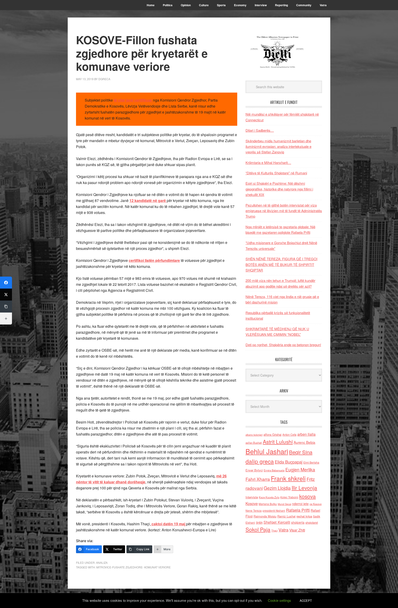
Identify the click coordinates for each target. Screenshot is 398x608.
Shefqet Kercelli (276, 522)
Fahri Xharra (258, 479)
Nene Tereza (254, 510)
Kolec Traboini (289, 497)
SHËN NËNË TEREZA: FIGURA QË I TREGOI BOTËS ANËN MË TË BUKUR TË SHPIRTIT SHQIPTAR (281, 264)
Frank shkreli (288, 478)
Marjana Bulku (268, 504)
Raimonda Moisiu (265, 516)
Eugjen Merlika (300, 469)
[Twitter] (6, 295)
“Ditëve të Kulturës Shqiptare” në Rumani (276, 172)
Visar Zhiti (297, 529)
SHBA (259, 522)
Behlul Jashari (267, 451)
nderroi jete (300, 503)
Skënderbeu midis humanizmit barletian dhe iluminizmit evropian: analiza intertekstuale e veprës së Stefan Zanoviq (278, 146)
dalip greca (260, 461)
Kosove (252, 503)
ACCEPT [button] (306, 600)
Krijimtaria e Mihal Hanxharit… (268, 162)
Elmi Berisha (311, 462)
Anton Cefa (289, 434)
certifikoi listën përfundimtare (154, 260)
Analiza (102, 562)
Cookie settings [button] (279, 600)
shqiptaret (311, 522)
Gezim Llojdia (277, 488)
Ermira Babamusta (274, 470)
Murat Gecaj (284, 504)
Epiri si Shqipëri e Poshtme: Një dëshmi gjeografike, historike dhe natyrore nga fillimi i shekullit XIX (279, 189)
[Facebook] (6, 283)
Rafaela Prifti (298, 510)
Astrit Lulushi (278, 441)
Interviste (252, 497)
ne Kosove (316, 504)
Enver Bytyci (254, 470)
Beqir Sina (300, 452)
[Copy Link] (6, 307)
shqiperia (297, 522)
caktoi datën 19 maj (168, 523)
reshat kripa (304, 516)
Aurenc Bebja (304, 442)
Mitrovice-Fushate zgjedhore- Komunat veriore (133, 567)
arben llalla (306, 434)
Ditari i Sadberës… (260, 130)
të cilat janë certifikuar (133, 100)
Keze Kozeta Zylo (269, 497)
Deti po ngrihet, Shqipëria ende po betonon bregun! (283, 344)
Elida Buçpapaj (288, 462)
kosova (307, 496)
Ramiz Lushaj (286, 516)
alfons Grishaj (272, 434)
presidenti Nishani (274, 510)
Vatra (283, 529)
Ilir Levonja (304, 487)
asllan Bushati (254, 442)
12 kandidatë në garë (148, 200)
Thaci (274, 530)
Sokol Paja (258, 529)
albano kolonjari (254, 434)
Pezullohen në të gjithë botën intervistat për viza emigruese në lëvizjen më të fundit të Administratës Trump (284, 211)
